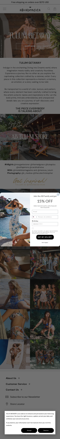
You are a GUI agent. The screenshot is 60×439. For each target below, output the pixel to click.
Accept (29, 430)
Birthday (35, 221)
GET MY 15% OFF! (45, 237)
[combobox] (34, 217)
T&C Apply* (45, 242)
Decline (45, 430)
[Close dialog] (58, 194)
